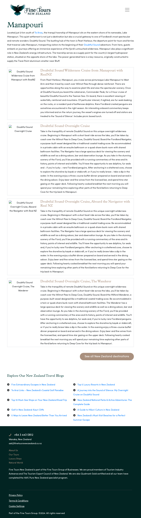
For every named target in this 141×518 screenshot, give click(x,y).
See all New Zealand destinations (107, 356)
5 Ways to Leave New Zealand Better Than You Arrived (39, 415)
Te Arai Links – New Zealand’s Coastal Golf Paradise (37, 390)
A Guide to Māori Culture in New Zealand (98, 409)
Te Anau (39, 32)
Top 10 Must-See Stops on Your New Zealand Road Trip (39, 399)
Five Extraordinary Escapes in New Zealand (33, 384)
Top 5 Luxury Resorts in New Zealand (96, 384)
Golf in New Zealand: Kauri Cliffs (27, 409)
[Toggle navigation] (127, 9)
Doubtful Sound (92, 44)
